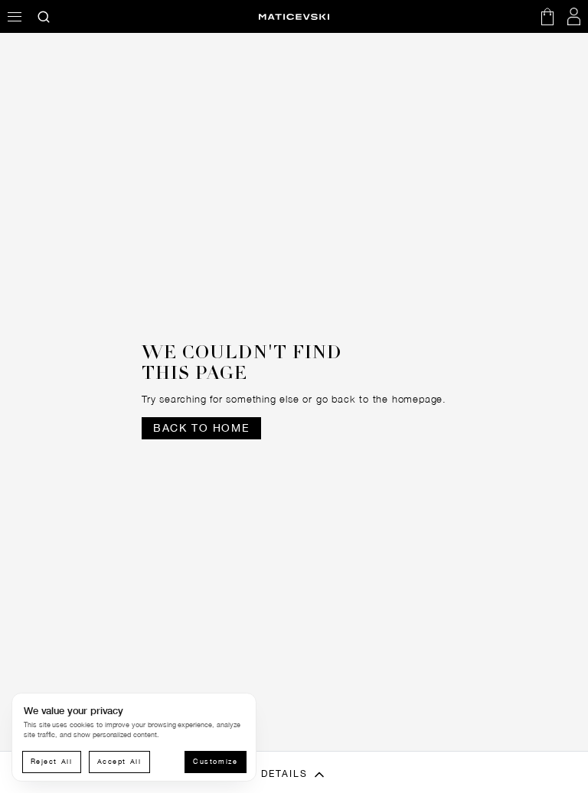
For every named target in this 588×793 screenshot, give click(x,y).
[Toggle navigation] (14, 16)
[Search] (44, 16)
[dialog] (133, 737)
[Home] (294, 17)
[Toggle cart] (547, 16)
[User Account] (574, 16)
